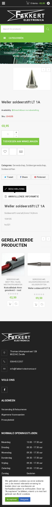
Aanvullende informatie (23, 196)
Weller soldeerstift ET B (39, 288)
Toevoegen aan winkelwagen (20, 141)
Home (15, 49)
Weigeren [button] (24, 499)
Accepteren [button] (12, 499)
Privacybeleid (7, 420)
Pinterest (41, 177)
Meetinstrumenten (13, 285)
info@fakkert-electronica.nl (23, 369)
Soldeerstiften (37, 53)
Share (25, 177)
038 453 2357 (16, 361)
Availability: (6, 110)
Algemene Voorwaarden (13, 415)
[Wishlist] (5, 151)
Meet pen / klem (12, 282)
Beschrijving (16, 189)
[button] (10, 304)
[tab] (14, 189)
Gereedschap (29, 49)
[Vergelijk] (16, 304)
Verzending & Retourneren (14, 409)
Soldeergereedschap (15, 53)
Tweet (10, 177)
